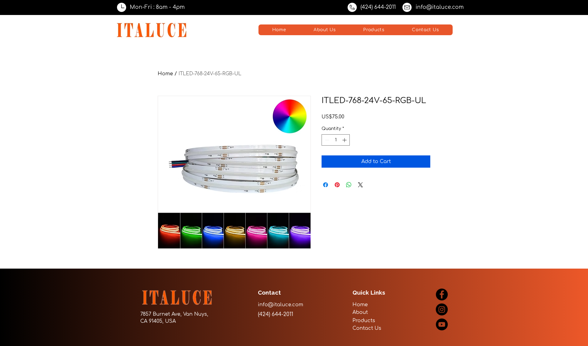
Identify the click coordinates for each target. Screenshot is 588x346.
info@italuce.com (440, 7)
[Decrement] (326, 140)
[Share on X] (360, 184)
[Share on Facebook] (325, 184)
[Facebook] (442, 294)
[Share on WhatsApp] (348, 184)
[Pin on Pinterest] (337, 184)
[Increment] (345, 140)
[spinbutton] (335, 140)
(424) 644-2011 (378, 7)
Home (165, 73)
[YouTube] (442, 324)
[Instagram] (442, 309)
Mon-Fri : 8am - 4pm (157, 7)
